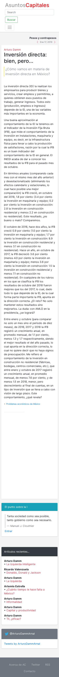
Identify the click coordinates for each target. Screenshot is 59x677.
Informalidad (14, 601)
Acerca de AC (17, 664)
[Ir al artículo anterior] (38, 41)
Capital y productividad (21, 610)
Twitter (35, 664)
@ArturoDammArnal (22, 633)
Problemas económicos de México (23, 404)
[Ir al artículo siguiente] (54, 41)
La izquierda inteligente (20, 564)
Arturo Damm (12, 49)
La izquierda (14, 581)
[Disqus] (29, 455)
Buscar (11, 19)
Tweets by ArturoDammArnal (22, 643)
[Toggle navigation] (9, 27)
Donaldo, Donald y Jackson (23, 572)
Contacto (29, 671)
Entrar (8, 531)
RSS (47, 664)
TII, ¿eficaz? (13, 618)
